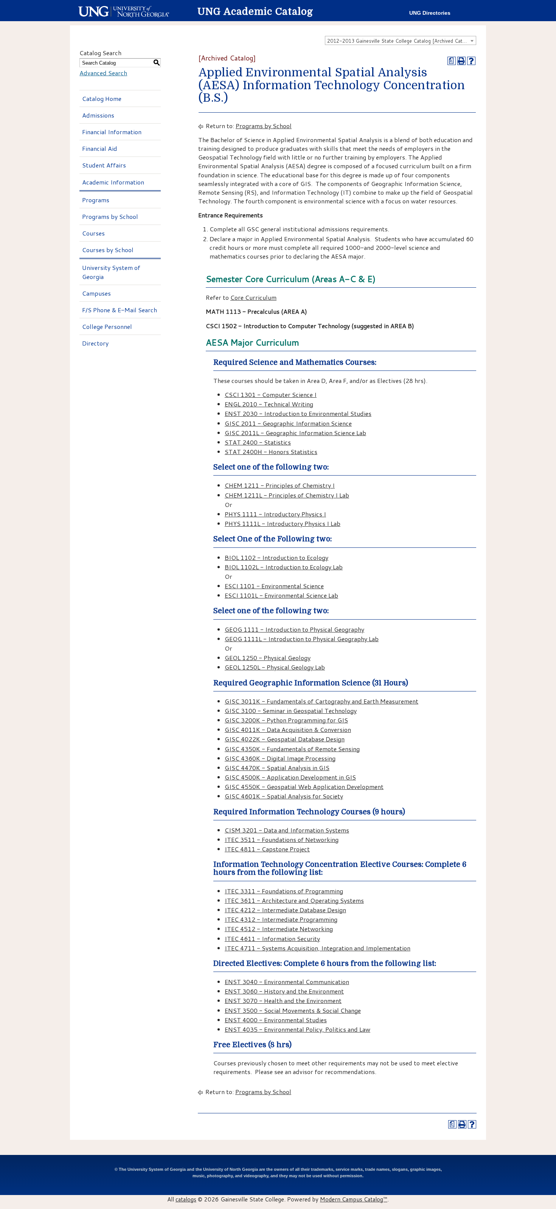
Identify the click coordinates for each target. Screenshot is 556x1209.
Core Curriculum (253, 297)
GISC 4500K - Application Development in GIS (290, 777)
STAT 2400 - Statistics (258, 442)
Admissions (98, 115)
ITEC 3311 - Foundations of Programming (284, 891)
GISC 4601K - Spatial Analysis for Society (284, 796)
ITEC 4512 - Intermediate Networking (279, 928)
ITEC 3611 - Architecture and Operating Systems (294, 900)
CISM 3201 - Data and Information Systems (287, 830)
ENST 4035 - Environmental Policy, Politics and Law (297, 1029)
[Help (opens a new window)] (471, 61)
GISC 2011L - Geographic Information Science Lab (295, 432)
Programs (95, 199)
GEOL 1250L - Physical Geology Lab (275, 667)
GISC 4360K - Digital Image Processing (280, 758)
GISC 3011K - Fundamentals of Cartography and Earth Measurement (321, 701)
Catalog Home (101, 98)
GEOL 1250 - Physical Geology (268, 657)
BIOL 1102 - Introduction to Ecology (276, 557)
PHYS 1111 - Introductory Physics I (275, 514)
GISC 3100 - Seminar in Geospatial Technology (291, 710)
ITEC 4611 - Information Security (272, 938)
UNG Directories (429, 13)
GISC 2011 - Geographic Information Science (288, 423)
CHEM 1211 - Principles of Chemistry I (280, 485)
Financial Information (111, 131)
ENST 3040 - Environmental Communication (287, 981)
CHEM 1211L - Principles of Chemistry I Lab (287, 495)
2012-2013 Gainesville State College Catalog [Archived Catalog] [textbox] (400, 40)
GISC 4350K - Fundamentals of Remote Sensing (292, 748)
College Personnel (107, 326)
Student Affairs (104, 165)
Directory (95, 343)
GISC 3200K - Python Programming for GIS (286, 720)
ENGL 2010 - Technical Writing (269, 404)
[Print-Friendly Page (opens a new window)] (461, 61)
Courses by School (108, 249)
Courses (93, 233)
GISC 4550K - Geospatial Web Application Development (304, 786)
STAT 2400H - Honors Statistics (271, 451)
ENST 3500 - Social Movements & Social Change (293, 1010)
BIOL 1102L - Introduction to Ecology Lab (284, 567)
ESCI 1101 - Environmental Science (274, 585)
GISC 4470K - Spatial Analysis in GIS (277, 767)
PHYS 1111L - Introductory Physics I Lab (282, 523)
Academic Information (113, 182)
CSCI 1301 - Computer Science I (271, 394)
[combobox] (400, 40)
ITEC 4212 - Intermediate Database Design (285, 909)
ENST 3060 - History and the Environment (284, 991)
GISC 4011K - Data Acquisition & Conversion (288, 729)
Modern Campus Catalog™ (353, 1199)
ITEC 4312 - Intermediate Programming (281, 919)
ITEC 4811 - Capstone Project (267, 849)
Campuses (96, 293)
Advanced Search (103, 72)
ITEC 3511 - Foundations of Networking (282, 839)
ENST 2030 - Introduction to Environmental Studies (298, 413)
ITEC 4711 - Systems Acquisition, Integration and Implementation (317, 948)
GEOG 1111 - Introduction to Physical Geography (294, 629)
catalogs (185, 1199)
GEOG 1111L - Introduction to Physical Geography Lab (302, 638)
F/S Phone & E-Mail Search (119, 309)
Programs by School (110, 216)
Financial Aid (99, 148)
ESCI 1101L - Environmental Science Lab (281, 595)
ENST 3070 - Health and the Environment (283, 1000)
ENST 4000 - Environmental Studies (276, 1019)
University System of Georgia (111, 272)
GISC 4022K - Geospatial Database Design (285, 739)
